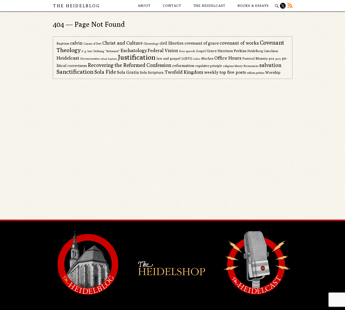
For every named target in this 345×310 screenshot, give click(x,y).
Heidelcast (68, 58)
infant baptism (109, 58)
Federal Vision (163, 50)
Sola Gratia (128, 72)
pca (271, 58)
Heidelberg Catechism (262, 51)
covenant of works (239, 43)
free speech (187, 51)
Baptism (63, 43)
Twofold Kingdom (184, 72)
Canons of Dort (92, 43)
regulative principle (208, 66)
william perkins (255, 72)
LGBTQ (186, 58)
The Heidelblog (76, 5)
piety (278, 58)
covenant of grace (201, 43)
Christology (151, 43)
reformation (183, 65)
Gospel (201, 51)
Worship (272, 72)
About (144, 6)
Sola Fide (105, 72)
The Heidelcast (209, 6)
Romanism (251, 66)
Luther (196, 58)
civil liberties (172, 43)
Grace (212, 51)
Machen (207, 58)
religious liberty (233, 66)
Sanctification (75, 71)
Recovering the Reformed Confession (129, 65)
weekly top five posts (225, 72)
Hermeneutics (90, 58)
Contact (172, 6)
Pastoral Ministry (255, 58)
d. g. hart (86, 51)
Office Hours (228, 58)
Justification (137, 57)
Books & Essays (253, 6)
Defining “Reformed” (106, 51)
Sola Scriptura (152, 72)
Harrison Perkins (232, 51)
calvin (76, 43)
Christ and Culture (122, 43)
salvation (270, 65)
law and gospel (168, 58)
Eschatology (134, 50)
